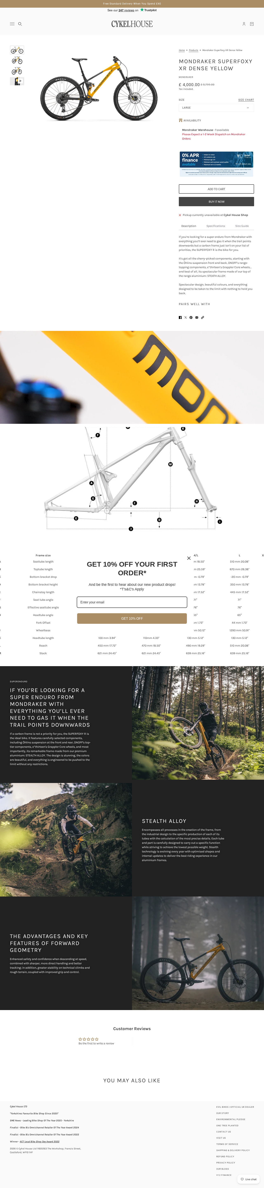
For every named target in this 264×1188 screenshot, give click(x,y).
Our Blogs (222, 1169)
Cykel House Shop (236, 215)
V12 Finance (224, 1175)
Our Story (222, 1113)
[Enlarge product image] (98, 87)
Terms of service (227, 1144)
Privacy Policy (225, 1163)
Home (182, 50)
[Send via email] (196, 317)
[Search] (20, 24)
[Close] (189, 558)
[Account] (244, 24)
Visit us (221, 1138)
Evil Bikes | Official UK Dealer (235, 1107)
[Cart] (252, 24)
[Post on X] (185, 317)
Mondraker (186, 77)
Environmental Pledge (230, 1119)
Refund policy (225, 1156)
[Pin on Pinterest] (191, 317)
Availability (192, 120)
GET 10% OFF (132, 618)
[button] (202, 317)
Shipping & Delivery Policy (233, 1150)
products (193, 50)
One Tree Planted (227, 1125)
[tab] (189, 226)
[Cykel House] (132, 24)
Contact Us (223, 1132)
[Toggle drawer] (12, 24)
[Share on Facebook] (180, 317)
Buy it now (216, 201)
